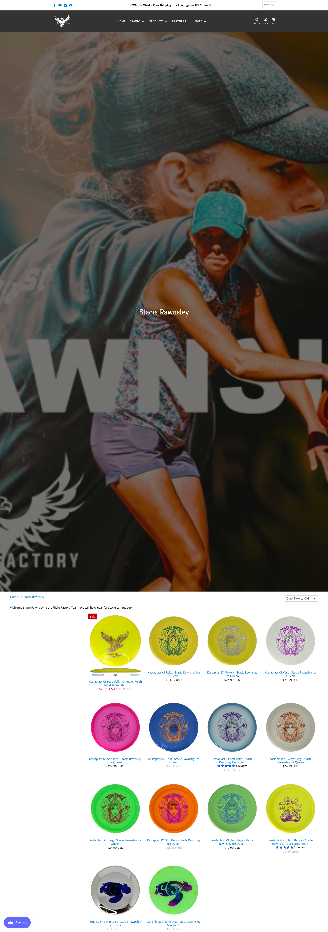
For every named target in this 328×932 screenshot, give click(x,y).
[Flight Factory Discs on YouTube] (60, 5)
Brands (135, 21)
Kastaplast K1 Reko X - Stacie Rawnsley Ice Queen (232, 674)
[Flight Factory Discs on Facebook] (54, 5)
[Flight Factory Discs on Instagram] (65, 5)
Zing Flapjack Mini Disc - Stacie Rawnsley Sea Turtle (173, 923)
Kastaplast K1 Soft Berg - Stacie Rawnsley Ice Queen (173, 841)
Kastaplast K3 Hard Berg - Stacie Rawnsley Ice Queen (232, 841)
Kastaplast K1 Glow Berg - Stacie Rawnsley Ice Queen (290, 760)
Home (121, 21)
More (199, 21)
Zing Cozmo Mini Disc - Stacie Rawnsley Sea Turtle (115, 923)
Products (156, 21)
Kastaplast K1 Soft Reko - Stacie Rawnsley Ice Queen (232, 760)
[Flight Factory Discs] (62, 21)
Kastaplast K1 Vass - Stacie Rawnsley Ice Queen (290, 674)
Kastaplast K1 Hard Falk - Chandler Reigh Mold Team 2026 (115, 683)
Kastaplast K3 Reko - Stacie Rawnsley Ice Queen (174, 674)
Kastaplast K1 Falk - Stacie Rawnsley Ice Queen (173, 760)
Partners (179, 21)
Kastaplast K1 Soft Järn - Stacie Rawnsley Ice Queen (115, 760)
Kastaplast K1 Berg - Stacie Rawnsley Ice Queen (115, 841)
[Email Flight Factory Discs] (70, 5)
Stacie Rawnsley (34, 596)
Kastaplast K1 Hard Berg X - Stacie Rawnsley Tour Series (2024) (291, 841)
